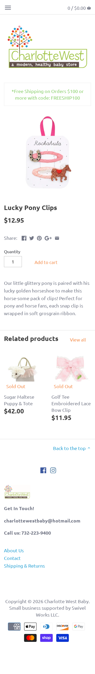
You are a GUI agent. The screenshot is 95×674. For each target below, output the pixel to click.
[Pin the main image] (39, 237)
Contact (12, 558)
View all (78, 339)
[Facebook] (43, 469)
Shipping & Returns (24, 565)
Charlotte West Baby (66, 601)
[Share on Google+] (48, 237)
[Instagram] (53, 469)
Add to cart (46, 262)
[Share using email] (57, 237)
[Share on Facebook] (24, 237)
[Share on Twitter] (31, 237)
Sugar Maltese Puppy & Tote (19, 400)
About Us (14, 550)
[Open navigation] (8, 8)
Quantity (12, 251)
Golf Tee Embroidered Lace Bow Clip (71, 403)
